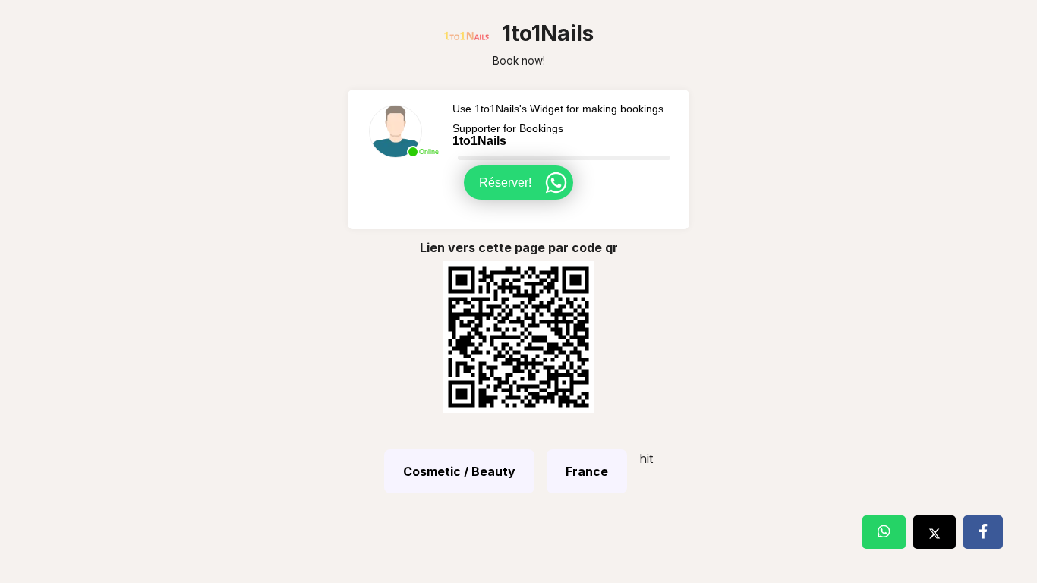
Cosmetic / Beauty (459, 471)
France (587, 471)
